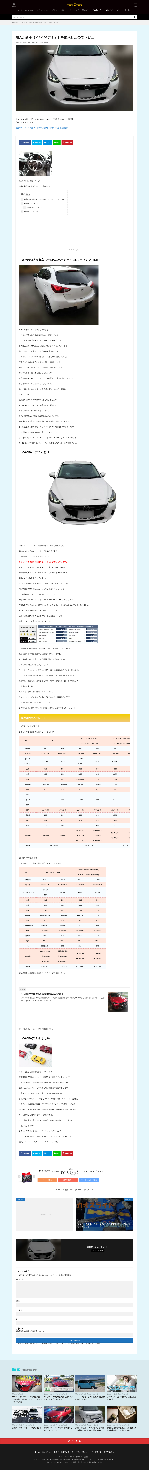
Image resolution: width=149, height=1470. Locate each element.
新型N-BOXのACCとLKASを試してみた (26, 1428)
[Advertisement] (74, 232)
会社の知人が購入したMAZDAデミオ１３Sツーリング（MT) (43, 199)
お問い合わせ (85, 10)
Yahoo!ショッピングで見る (89, 1180)
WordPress (28, 10)
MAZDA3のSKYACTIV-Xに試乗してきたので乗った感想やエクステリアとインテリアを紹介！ (27, 1399)
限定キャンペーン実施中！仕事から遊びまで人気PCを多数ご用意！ (42, 128)
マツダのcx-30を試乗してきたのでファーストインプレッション (58, 1398)
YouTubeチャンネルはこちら (103, 10)
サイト (18, 1319)
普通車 (46, 43)
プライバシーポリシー (59, 10)
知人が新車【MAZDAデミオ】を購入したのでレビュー (42, 22)
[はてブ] (47, 142)
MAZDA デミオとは (30, 203)
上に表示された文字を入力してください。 (30, 1331)
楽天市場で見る (68, 1180)
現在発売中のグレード (32, 207)
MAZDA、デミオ (38, 43)
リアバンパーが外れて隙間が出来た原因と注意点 (121, 1398)
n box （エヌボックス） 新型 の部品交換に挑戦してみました (90, 1398)
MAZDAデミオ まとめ (30, 211)
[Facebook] (25, 142)
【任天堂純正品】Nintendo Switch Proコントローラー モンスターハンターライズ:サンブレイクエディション (70, 1172)
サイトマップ (74, 10)
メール (19, 1310)
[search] (134, 17)
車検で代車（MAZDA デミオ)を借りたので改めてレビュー (58, 1429)
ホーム (20, 10)
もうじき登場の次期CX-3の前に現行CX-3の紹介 (42, 994)
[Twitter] (36, 142)
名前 (18, 1301)
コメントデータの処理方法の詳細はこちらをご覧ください (80, 1343)
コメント (20, 1279)
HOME (16, 22)
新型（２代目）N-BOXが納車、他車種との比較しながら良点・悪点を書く (89, 1429)
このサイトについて (43, 10)
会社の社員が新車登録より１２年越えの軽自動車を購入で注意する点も (121, 1429)
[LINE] (57, 142)
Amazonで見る (47, 1180)
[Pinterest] (67, 142)
